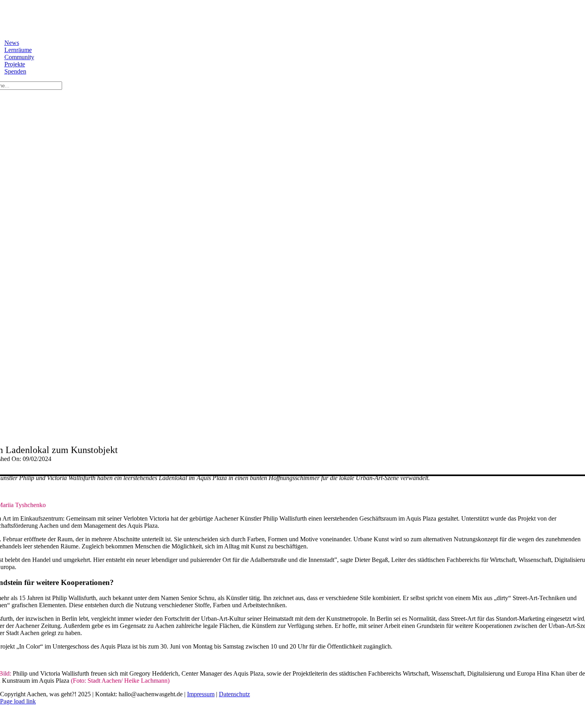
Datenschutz (234, 694)
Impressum (200, 694)
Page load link (18, 701)
